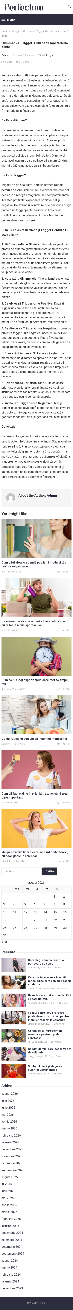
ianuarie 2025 (10, 1226)
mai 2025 (7, 1198)
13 (35, 912)
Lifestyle (15, 31)
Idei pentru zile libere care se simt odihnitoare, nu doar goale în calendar (34, 854)
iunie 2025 (8, 1191)
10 (5, 912)
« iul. (4, 942)
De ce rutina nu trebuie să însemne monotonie (34, 739)
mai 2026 (7, 1114)
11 (14, 912)
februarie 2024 (11, 1274)
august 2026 (9, 1093)
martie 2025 (9, 1212)
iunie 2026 (8, 1107)
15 (55, 912)
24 (5, 928)
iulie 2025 (7, 1184)
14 (45, 912)
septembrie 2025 (12, 1170)
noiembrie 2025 (11, 1156)
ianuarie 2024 (10, 1281)
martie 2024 (9, 1267)
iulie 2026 (7, 1101)
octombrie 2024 (11, 1246)
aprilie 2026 (9, 1121)
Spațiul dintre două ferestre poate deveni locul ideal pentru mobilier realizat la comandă (48, 1016)
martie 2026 (9, 1128)
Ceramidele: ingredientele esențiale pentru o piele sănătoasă (45, 1034)
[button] (8, 20)
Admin (4, 55)
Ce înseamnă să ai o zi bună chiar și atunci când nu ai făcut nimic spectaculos (34, 623)
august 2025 (9, 1177)
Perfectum (40, 1303)
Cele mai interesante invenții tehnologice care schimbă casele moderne (50, 981)
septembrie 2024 (12, 1253)
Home (4, 31)
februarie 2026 (11, 1135)
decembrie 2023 (12, 1288)
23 (65, 920)
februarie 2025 (11, 1219)
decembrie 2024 (12, 1233)
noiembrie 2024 (11, 1240)
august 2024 (9, 1260)
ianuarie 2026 (10, 1142)
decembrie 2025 (12, 1149)
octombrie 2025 (11, 1163)
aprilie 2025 (9, 1205)
